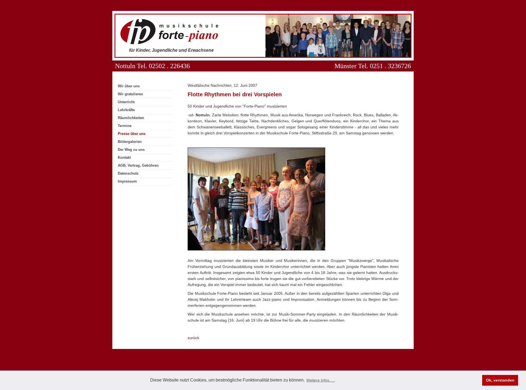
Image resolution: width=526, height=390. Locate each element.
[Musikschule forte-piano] (170, 43)
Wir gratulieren (130, 94)
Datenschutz (128, 173)
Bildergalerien (130, 142)
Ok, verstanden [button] (500, 380)
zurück (193, 338)
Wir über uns (129, 86)
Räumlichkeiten (131, 118)
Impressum (127, 181)
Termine (125, 126)
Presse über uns (131, 134)
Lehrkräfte (126, 110)
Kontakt (124, 157)
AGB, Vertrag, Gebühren (138, 165)
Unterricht (126, 102)
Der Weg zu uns (131, 150)
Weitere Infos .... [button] (320, 380)
